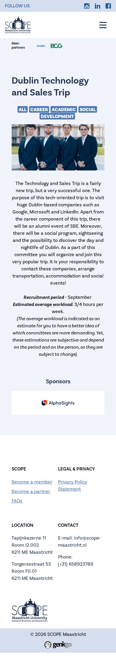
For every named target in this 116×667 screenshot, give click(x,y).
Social (88, 110)
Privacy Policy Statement (72, 485)
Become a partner (31, 491)
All (22, 110)
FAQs (17, 501)
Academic (64, 110)
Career (39, 110)
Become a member (32, 482)
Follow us (17, 6)
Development (57, 116)
